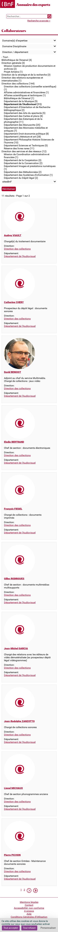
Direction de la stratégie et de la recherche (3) (26, 74)
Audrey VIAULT (12, 235)
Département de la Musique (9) (21, 101)
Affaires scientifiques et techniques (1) (25, 95)
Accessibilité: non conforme (29, 908)
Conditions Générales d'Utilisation (29, 916)
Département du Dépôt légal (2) (21, 177)
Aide (29, 913)
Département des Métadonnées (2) (23, 172)
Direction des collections (17, 248)
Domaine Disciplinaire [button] (14, 46)
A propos (29, 910)
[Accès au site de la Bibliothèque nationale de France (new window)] (7, 4)
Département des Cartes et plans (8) (23, 116)
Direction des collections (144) (18, 83)
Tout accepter (10, 928)
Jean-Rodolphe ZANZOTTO (19, 721)
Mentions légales (29, 902)
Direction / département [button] (15, 52)
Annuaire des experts (33, 4)
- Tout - (5, 57)
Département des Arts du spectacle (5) (24, 113)
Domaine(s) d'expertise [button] (14, 40)
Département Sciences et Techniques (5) (26, 145)
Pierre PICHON (12, 854)
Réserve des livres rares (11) (19, 148)
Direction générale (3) (13, 62)
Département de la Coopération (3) (22, 160)
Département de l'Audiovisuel (20, 256)
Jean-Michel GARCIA (16, 648)
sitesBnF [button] (7, 181)
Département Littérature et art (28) (22, 136)
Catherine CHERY (14, 302)
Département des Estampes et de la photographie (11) (23, 120)
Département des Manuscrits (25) (22, 124)
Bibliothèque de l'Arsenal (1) (19, 98)
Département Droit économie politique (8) (26, 133)
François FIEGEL (13, 508)
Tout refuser (29, 928)
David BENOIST (12, 372)
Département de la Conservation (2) (23, 163)
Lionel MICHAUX (13, 788)
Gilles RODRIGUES (14, 578)
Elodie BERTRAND (14, 441)
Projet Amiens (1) (13, 71)
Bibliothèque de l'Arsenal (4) (17, 60)
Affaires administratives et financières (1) (26, 92)
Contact (29, 905)
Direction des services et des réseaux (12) (24, 151)
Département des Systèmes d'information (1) (28, 174)
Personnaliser (48, 928)
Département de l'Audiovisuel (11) (23, 104)
